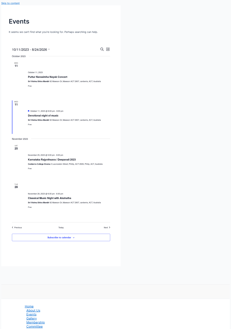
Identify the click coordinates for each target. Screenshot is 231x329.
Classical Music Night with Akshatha (49, 198)
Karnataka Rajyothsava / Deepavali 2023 (52, 159)
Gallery (31, 318)
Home (29, 306)
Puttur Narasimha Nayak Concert (47, 77)
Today (61, 227)
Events (31, 314)
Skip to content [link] (10, 3)
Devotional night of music (43, 115)
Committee (34, 326)
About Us (33, 310)
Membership (35, 322)
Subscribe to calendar (59, 237)
